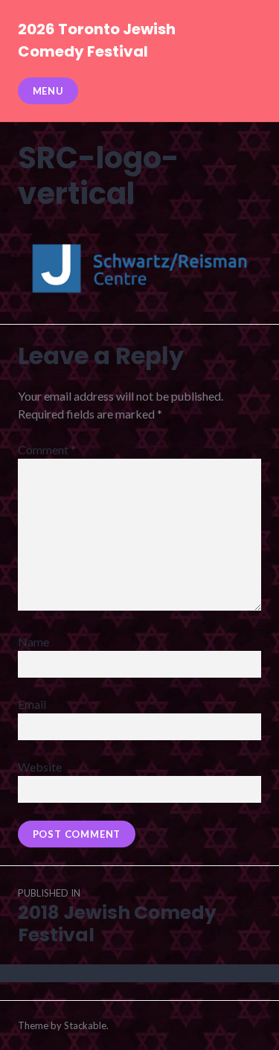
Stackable (85, 1025)
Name (33, 641)
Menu (48, 91)
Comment (47, 449)
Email (32, 704)
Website (40, 767)
